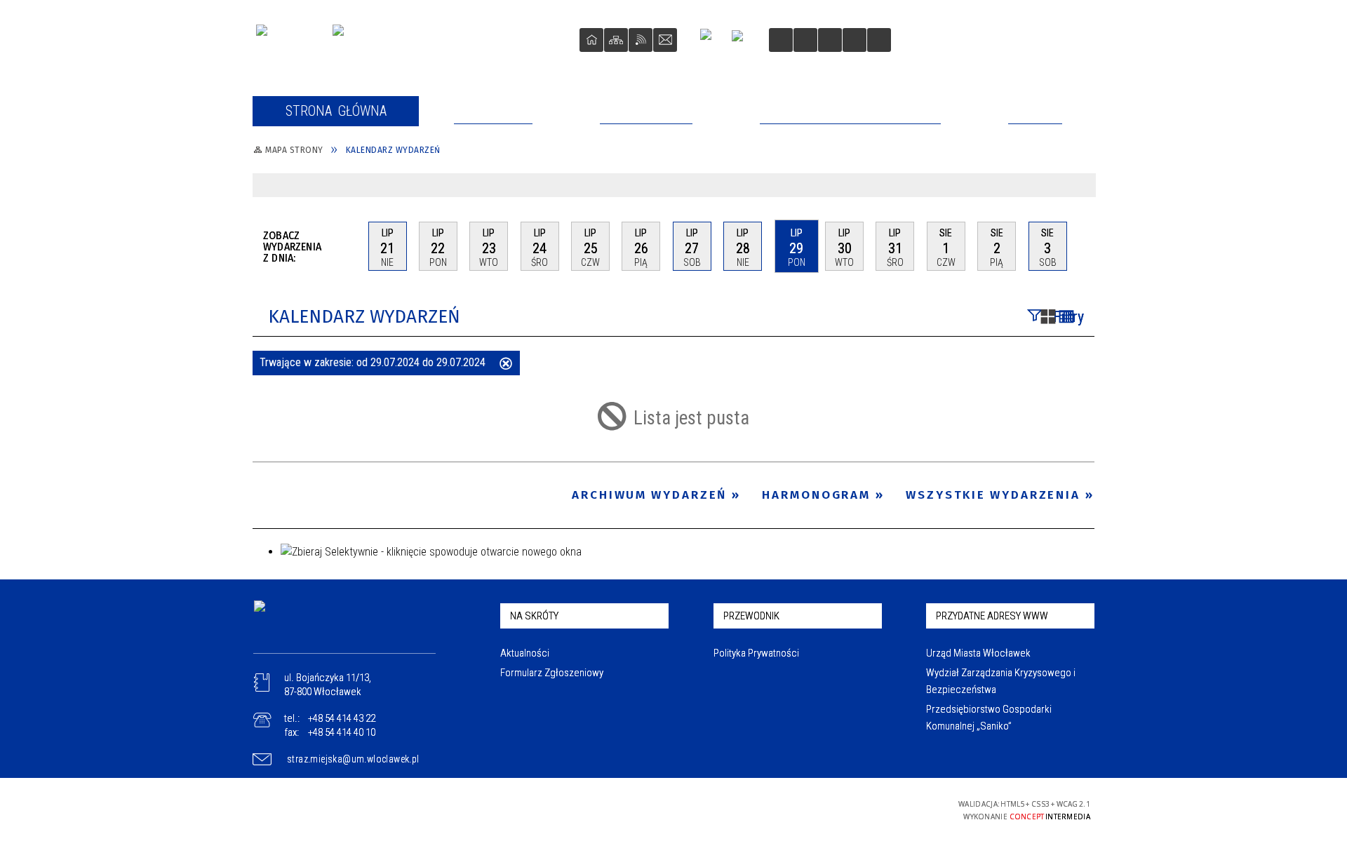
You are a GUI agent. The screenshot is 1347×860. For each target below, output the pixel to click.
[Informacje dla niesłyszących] (854, 40)
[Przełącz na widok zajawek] (1048, 318)
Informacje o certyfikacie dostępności (674, 810)
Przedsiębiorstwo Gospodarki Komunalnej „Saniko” (989, 717)
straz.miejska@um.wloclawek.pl (353, 759)
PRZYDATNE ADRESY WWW (992, 616)
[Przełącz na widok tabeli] (1066, 318)
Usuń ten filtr (506, 364)
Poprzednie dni (352, 246)
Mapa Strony (616, 40)
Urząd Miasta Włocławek (978, 653)
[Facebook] (711, 40)
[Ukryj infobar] (1082, 186)
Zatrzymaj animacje (781, 40)
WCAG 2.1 (893, 808)
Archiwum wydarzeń (649, 495)
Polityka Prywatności (756, 653)
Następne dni (1087, 245)
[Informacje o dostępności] (805, 40)
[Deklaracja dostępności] (830, 40)
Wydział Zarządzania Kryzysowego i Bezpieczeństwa (1000, 681)
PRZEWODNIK (751, 616)
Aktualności (524, 653)
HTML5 (828, 809)
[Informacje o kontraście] (879, 40)
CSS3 (849, 809)
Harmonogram (816, 495)
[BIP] (742, 42)
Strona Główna (591, 40)
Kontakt (665, 40)
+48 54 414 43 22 (341, 718)
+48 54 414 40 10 (341, 732)
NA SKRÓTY (534, 616)
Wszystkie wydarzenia (993, 495)
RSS (640, 40)
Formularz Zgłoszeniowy (551, 672)
